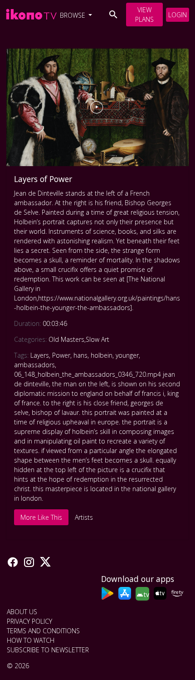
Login (177, 14)
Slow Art (97, 339)
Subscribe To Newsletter (48, 650)
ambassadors (34, 364)
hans (80, 355)
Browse (73, 15)
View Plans (144, 14)
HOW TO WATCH (30, 640)
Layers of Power (43, 178)
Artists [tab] (84, 517)
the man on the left (80, 383)
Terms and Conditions (43, 630)
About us (22, 611)
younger (127, 355)
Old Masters (66, 339)
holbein (101, 355)
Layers (39, 355)
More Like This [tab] (41, 517)
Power (61, 355)
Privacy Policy (29, 621)
